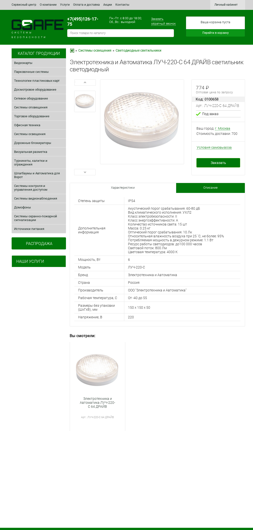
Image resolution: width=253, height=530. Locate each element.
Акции (107, 4)
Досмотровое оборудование (35, 89)
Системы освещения (29, 134)
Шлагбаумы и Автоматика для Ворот (37, 175)
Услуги (65, 4)
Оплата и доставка (86, 4)
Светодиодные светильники (138, 50)
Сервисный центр (24, 4)
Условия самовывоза (214, 147)
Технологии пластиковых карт (37, 80)
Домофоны (22, 207)
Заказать (218, 163)
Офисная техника (27, 125)
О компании (48, 4)
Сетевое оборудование (31, 98)
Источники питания (29, 229)
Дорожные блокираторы (32, 143)
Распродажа (39, 243)
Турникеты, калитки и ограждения (30, 162)
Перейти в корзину (215, 33)
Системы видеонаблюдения (35, 198)
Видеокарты (23, 63)
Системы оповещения (30, 107)
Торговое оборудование (31, 116)
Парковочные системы (31, 72)
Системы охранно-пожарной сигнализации (35, 218)
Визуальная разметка (30, 152)
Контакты (122, 4)
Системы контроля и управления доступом (30, 187)
